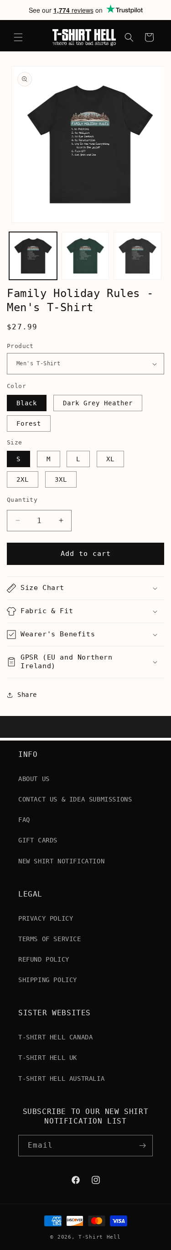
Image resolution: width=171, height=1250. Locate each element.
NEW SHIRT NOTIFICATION (61, 861)
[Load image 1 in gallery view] (33, 256)
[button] (18, 37)
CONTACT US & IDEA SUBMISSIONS (75, 799)
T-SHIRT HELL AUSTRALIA (61, 1078)
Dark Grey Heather (98, 403)
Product (20, 346)
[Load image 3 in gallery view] (137, 256)
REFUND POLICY (43, 959)
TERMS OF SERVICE (49, 939)
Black (26, 403)
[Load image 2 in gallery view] (85, 256)
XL (110, 459)
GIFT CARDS (37, 840)
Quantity (22, 499)
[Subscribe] (142, 1145)
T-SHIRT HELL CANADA (55, 1037)
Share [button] (27, 694)
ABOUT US (34, 778)
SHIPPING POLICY (47, 979)
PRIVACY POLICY (45, 918)
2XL (22, 479)
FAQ (24, 819)
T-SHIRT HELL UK (47, 1057)
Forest (28, 423)
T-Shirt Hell (99, 1237)
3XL (61, 479)
